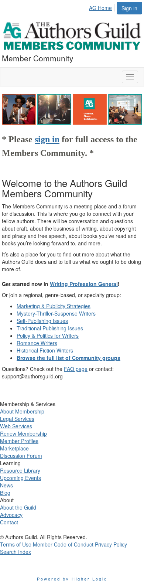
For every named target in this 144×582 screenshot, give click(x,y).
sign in (47, 139)
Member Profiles (19, 441)
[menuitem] (102, 6)
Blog (5, 492)
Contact (9, 522)
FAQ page (76, 368)
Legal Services (17, 418)
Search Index (15, 551)
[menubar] (102, 6)
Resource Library (20, 470)
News (6, 485)
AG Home (100, 7)
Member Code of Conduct (63, 544)
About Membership (22, 411)
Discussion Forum (21, 455)
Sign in (129, 8)
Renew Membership (23, 433)
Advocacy (11, 514)
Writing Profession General (84, 283)
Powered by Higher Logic (72, 579)
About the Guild (18, 507)
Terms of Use (15, 544)
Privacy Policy (111, 544)
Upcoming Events (20, 477)
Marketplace (14, 448)
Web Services (16, 426)
